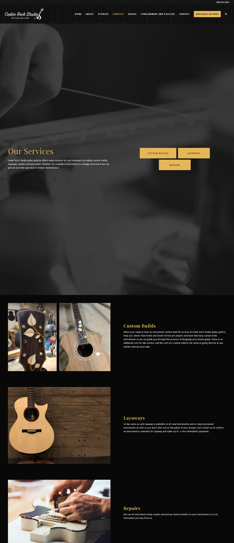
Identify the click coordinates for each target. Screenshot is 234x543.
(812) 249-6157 (222, 2)
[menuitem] (78, 14)
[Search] (226, 14)
